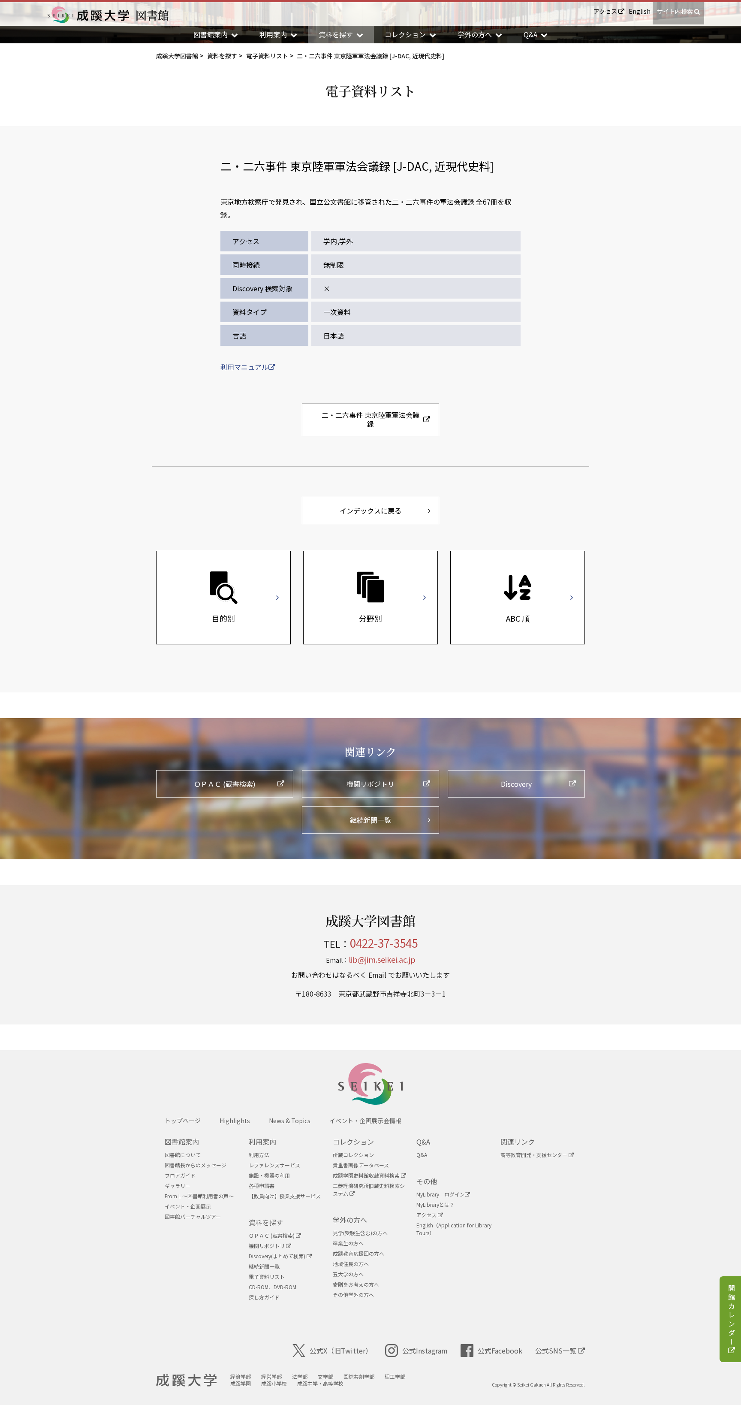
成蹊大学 (186, 1380)
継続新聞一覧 (264, 1266)
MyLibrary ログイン (440, 1194)
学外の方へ (350, 1220)
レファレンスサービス (274, 1165)
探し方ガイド (264, 1297)
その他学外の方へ (353, 1294)
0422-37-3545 (384, 943)
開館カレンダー (731, 1315)
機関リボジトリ (267, 1245)
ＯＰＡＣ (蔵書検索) (272, 1235)
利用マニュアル (244, 367)
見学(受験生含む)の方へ (360, 1232)
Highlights (235, 1120)
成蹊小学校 (274, 1383)
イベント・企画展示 (188, 1206)
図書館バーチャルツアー (193, 1216)
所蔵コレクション (353, 1154)
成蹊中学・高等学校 (320, 1383)
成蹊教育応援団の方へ (358, 1253)
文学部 (325, 1376)
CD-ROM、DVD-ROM (272, 1286)
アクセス (605, 11)
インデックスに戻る (370, 510)
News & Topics (289, 1120)
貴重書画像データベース (361, 1165)
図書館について (183, 1154)
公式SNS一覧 (556, 1350)
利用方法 (259, 1154)
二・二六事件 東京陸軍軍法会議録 (370, 419)
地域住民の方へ (351, 1263)
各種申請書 (261, 1185)
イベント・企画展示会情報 (365, 1120)
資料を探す (266, 1222)
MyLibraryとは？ (435, 1204)
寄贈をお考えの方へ (356, 1284)
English (640, 11)
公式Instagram (425, 1350)
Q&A (423, 1141)
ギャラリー (177, 1185)
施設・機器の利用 (269, 1175)
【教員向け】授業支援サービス (285, 1196)
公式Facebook (500, 1350)
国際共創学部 (358, 1376)
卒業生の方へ (348, 1243)
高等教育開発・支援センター (534, 1154)
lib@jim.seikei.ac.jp (382, 959)
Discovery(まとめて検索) (278, 1256)
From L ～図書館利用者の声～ (199, 1196)
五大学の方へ (348, 1274)
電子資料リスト (267, 1276)
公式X (341, 1350)
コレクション (353, 1141)
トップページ (183, 1120)
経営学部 (271, 1376)
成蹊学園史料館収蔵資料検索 (367, 1175)
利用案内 (262, 1141)
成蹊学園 (240, 1383)
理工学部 (395, 1376)
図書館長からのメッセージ (195, 1165)
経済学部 (240, 1376)
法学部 (299, 1376)
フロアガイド (180, 1175)
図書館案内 (182, 1141)
